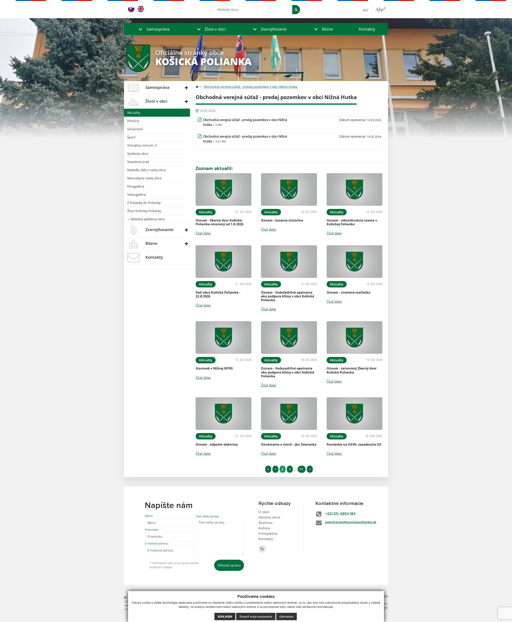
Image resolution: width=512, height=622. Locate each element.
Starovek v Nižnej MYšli (214, 368)
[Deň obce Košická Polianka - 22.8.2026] (223, 261)
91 (302, 469)
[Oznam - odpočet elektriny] (223, 413)
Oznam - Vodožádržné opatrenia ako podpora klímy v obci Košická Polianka (287, 296)
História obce (269, 517)
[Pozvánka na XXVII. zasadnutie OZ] (354, 413)
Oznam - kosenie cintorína (282, 220)
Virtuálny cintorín (140, 145)
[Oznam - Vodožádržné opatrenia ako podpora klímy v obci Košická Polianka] (289, 261)
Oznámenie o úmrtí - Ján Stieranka (288, 444)
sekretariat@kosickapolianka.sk (350, 522)
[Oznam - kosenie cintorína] (289, 189)
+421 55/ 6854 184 (340, 514)
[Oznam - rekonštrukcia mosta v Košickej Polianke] (354, 189)
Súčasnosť (135, 129)
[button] (153, 29)
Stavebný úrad (138, 162)
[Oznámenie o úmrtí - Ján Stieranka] (289, 413)
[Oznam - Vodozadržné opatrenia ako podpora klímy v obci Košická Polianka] (289, 337)
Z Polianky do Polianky (144, 203)
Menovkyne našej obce (144, 178)
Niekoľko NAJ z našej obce (146, 170)
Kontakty (367, 29)
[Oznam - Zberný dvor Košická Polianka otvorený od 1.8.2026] (223, 189)
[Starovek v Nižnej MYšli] (223, 337)
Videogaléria (136, 194)
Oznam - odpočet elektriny (217, 444)
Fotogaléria (135, 186)
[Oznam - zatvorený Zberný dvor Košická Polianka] (354, 337)
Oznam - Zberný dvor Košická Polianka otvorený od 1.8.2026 (219, 222)
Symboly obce (137, 153)
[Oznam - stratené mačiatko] (354, 261)
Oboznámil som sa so (174, 565)
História (133, 121)
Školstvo (265, 523)
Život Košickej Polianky (144, 211)
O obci (263, 512)
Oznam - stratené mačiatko (348, 292)
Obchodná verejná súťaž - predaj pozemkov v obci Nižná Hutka (250, 86)
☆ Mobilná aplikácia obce (146, 219)
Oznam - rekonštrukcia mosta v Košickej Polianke (352, 222)
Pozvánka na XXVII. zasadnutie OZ (354, 444)
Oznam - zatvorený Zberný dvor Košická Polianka (352, 370)
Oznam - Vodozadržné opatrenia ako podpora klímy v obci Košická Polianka (287, 372)
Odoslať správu (229, 565)
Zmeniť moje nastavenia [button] (255, 616)
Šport (131, 137)
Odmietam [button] (286, 616)
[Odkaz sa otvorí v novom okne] (262, 549)
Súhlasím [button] (225, 616)
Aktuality (133, 112)
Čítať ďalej (203, 233)
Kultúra (264, 528)
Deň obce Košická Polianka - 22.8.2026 (218, 294)
